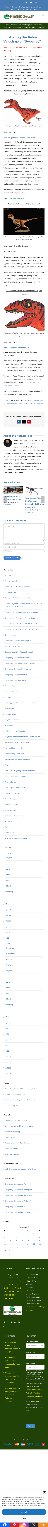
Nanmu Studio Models (14, 748)
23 (22, 1244)
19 (39, 1241)
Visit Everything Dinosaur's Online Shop (20, 1169)
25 (34, 1244)
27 (4, 1247)
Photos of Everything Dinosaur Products (20, 771)
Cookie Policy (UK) (12, 1105)
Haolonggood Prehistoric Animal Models (20, 703)
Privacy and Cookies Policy (15, 1094)
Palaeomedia (10, 1137)
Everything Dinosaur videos (16, 680)
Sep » (11, 1251)
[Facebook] (4, 1322)
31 (28, 1247)
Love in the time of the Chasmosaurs (19, 1126)
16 (22, 1241)
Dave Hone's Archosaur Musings (17, 1120)
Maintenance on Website (15, 731)
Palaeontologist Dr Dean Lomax (17, 1143)
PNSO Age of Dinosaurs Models (17, 788)
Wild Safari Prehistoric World (16, 838)
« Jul (5, 1251)
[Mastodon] (19, 1322)
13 (4, 1241)
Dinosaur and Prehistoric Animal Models (21, 624)
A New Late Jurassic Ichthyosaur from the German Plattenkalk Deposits (13, 1394)
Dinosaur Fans (38, 400)
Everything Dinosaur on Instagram (18, 1190)
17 (28, 1241)
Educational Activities (13, 646)
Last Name (30, 1363)
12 (39, 1237)
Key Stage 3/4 (10, 714)
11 (33, 1237)
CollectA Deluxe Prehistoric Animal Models (22, 612)
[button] (44, 1493)
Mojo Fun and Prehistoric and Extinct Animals (23, 737)
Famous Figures (11, 686)
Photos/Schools (11, 782)
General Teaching (12, 691)
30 (22, 1247)
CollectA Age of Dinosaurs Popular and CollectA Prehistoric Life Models (23, 605)
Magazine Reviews (12, 720)
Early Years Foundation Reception (18, 641)
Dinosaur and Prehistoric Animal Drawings (21, 618)
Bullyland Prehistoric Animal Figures (19, 598)
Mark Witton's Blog (12, 1132)
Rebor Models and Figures (15, 816)
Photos (7, 765)
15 (16, 1241)
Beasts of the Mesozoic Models (17, 587)
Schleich (8, 821)
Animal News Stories (13, 581)
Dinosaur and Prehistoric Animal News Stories (23, 629)
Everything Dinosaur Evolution (17, 658)
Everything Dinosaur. (16, 198)
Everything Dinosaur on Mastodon (18, 1195)
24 (28, 1244)
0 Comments (38, 403)
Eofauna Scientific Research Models (19, 652)
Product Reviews (11, 804)
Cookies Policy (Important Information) (20, 1100)
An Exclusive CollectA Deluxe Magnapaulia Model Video (13, 1362)
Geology (8, 697)
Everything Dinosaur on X (15, 1207)
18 (34, 1241)
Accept (24, 1512)
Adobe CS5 (9, 575)
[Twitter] (8, 1322)
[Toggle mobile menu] (43, 16)
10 (28, 1237)
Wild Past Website (12, 1154)
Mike (7, 400)
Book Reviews (10, 592)
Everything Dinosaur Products (13, 403)
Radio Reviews (10, 810)
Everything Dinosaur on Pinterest (18, 1201)
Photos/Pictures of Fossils (15, 776)
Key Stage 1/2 (10, 708)
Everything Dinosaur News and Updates (20, 663)
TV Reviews (9, 833)
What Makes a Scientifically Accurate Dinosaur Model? (12, 1347)
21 (10, 1244)
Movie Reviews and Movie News (17, 742)
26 (40, 1244)
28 (11, 1247)
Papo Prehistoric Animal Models (17, 759)
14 (10, 1241)
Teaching (8, 827)
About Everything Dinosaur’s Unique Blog (21, 1088)
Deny (24, 1518)
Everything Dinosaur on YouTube (17, 1212)
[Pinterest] (12, 1322)
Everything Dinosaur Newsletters (18, 669)
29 (16, 1247)
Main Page (28, 403)
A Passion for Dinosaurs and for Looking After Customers (12, 1378)
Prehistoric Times (12, 793)
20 (5, 1244)
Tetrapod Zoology (11, 1148)
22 (16, 1244)
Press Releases (11, 799)
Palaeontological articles (14, 754)
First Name (30, 1352)
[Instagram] (4, 1326)
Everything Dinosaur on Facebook (18, 1184)
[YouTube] (15, 1322)
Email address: (32, 1342)
